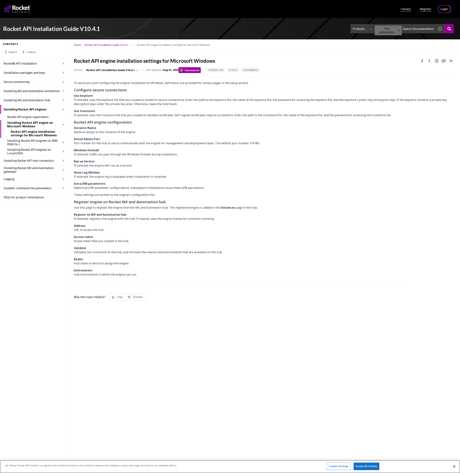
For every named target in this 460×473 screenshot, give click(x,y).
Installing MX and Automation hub (27, 100)
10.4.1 (234, 70)
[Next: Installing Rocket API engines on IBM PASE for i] (429, 60)
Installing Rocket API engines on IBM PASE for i (32, 142)
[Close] (454, 466)
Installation (251, 70)
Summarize (192, 70)
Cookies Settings (339, 466)
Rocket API (216, 70)
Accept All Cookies (366, 466)
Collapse (31, 51)
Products (359, 29)
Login (444, 9)
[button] (399, 30)
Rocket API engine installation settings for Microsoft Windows (34, 133)
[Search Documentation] (449, 28)
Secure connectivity (17, 82)
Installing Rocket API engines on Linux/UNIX (29, 151)
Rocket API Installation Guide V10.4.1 (106, 44)
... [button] (132, 44)
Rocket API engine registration (28, 117)
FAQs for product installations (24, 197)
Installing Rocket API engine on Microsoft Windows (30, 124)
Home (77, 44)
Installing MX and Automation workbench (32, 91)
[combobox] (405, 28)
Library (406, 9)
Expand (13, 51)
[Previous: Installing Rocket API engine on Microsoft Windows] (422, 60)
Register (425, 9)
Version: (78, 70)
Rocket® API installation (20, 63)
